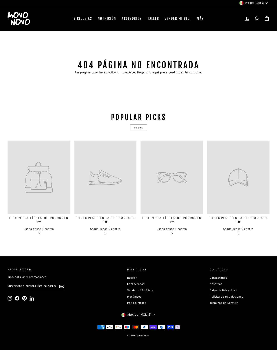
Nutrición (107, 18)
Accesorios (132, 18)
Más (200, 18)
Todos (138, 127)
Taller (153, 18)
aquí (155, 72)
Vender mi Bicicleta (140, 290)
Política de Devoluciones (226, 297)
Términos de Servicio (224, 303)
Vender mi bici (178, 18)
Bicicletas (82, 18)
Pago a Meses (136, 303)
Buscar (132, 278)
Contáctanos (136, 284)
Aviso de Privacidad (223, 290)
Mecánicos (134, 297)
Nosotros (216, 284)
